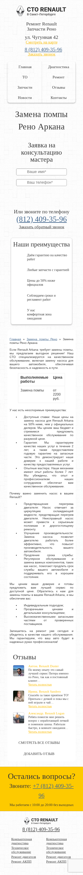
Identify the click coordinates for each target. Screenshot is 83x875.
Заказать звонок (41, 54)
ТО (24, 77)
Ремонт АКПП (21, 861)
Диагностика (58, 67)
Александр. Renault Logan (46, 713)
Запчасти (24, 87)
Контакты (59, 97)
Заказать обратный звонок (41, 227)
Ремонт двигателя (23, 857)
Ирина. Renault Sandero (44, 691)
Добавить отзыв (39, 754)
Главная (25, 67)
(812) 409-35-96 (41, 219)
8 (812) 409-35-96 (43, 49)
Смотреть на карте (41, 42)
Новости (25, 97)
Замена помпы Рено (42, 339)
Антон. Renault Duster (43, 666)
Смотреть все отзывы (39, 743)
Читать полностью (40, 684)
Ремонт (58, 77)
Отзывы (58, 87)
